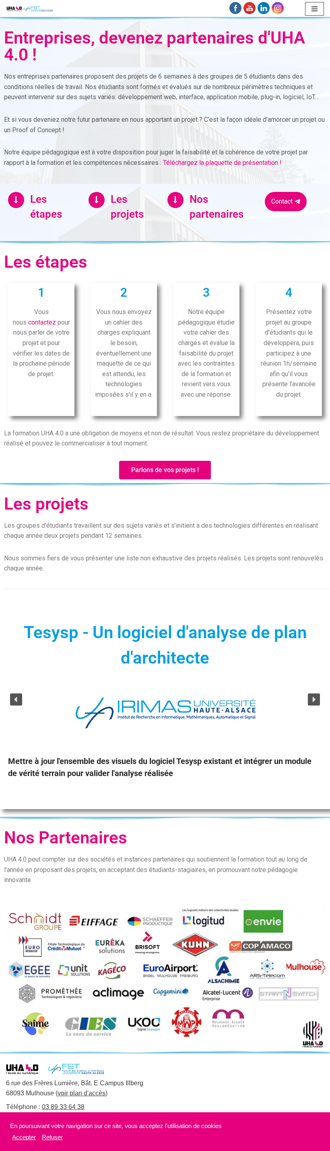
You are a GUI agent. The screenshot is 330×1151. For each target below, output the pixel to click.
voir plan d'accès (81, 1093)
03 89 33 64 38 (63, 1106)
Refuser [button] (52, 1137)
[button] (16, 699)
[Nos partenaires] (175, 200)
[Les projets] (97, 200)
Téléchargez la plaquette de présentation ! (222, 163)
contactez (42, 322)
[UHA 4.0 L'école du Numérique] (30, 9)
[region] (165, 699)
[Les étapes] (16, 200)
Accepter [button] (24, 1137)
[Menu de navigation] (314, 9)
